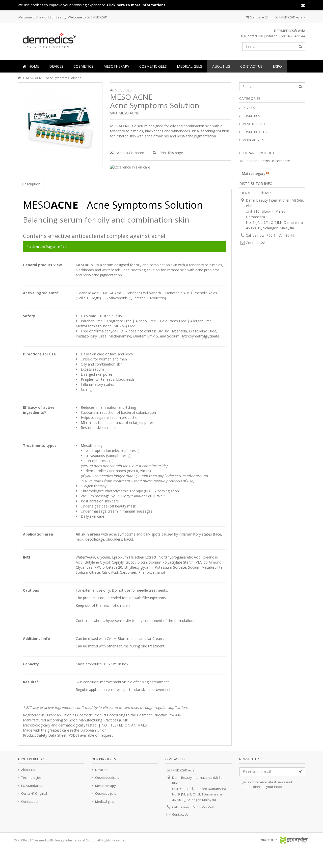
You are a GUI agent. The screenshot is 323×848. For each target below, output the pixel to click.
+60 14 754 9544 (292, 36)
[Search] (300, 46)
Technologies (31, 777)
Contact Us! (254, 36)
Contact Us (251, 66)
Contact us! (29, 801)
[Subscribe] (300, 772)
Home (34, 66)
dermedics (48, 40)
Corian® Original (34, 793)
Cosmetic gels (105, 793)
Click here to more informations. (137, 5)
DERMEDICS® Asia (289, 17)
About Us (221, 66)
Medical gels (104, 801)
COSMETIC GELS (153, 66)
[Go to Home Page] (20, 78)
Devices (101, 769)
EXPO (277, 66)
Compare (258, 17)
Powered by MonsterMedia (284, 840)
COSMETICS (83, 66)
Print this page (170, 152)
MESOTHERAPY (116, 66)
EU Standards (31, 785)
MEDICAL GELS (189, 66)
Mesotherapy (105, 785)
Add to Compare (130, 152)
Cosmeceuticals (107, 777)
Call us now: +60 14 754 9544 (270, 235)
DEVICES (56, 66)
